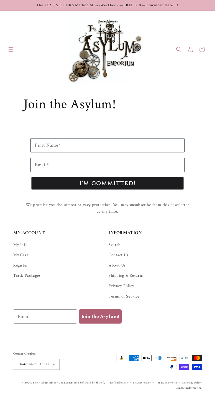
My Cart (20, 255)
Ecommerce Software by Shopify (84, 383)
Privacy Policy (121, 286)
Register (20, 265)
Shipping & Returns (126, 275)
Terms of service (166, 383)
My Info (20, 245)
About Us (117, 265)
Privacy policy (142, 383)
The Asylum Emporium (48, 383)
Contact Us (118, 255)
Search (115, 245)
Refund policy (119, 383)
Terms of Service (124, 296)
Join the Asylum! (100, 316)
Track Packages (27, 275)
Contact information (189, 388)
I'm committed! (107, 183)
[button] (11, 49)
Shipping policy (192, 383)
